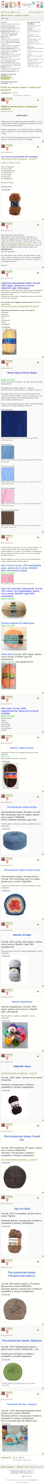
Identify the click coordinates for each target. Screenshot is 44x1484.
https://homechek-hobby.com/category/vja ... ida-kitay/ (18, 159)
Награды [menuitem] (8, 12)
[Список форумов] (21, 5)
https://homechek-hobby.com (15, 243)
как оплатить (31, 27)
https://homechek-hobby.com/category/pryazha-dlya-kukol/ (19, 306)
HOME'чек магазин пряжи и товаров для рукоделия (21, 88)
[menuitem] (15, 12)
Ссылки (6, 18)
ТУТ (18, 27)
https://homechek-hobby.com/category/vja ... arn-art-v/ (18, 1073)
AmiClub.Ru (26, 1482)
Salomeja (9, 98)
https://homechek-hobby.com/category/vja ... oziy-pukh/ (18, 1159)
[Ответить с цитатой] (38, 100)
